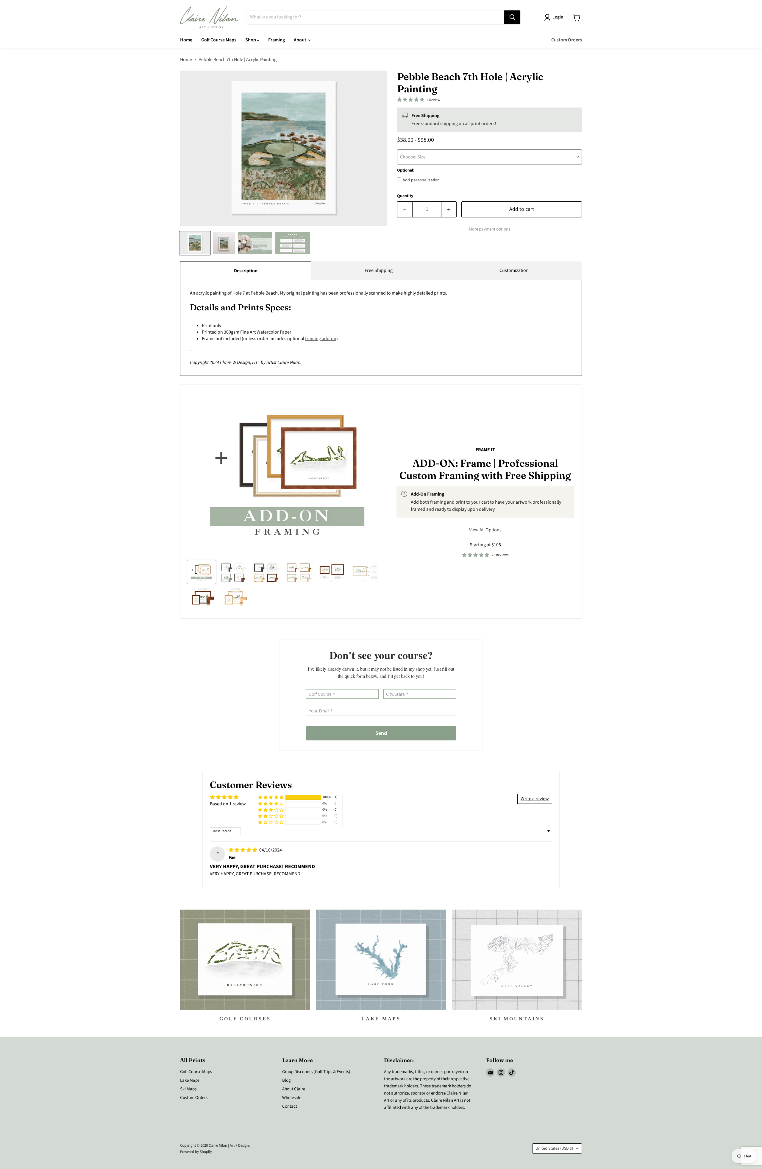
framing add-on (320, 338)
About (300, 40)
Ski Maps (188, 1089)
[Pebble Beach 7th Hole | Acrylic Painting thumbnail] (194, 243)
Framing (276, 40)
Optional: (405, 170)
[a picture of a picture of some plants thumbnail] (365, 572)
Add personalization (421, 180)
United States (554, 1148)
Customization (514, 270)
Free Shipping (379, 270)
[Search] (512, 17)
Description (245, 270)
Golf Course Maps (218, 40)
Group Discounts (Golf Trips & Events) (316, 1072)
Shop (251, 40)
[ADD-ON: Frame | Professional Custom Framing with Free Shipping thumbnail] (201, 572)
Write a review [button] (535, 799)
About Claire (293, 1089)
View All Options (485, 530)
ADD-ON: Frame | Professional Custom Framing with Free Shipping (485, 469)
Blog (286, 1080)
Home (186, 40)
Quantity (405, 196)
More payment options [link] (489, 229)
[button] (271, 797)
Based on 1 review (228, 804)
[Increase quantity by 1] (449, 209)
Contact (289, 1106)
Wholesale (291, 1098)
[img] (243, 850)
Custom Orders (566, 40)
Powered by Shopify (196, 1151)
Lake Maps (189, 1080)
